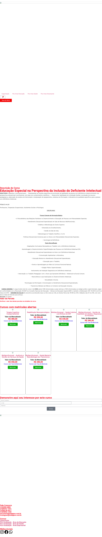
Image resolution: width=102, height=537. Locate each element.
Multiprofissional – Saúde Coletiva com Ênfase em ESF (63, 313)
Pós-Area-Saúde (33, 94)
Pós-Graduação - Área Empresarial (13, 525)
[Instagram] (2, 532)
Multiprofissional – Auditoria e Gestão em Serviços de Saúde (13, 356)
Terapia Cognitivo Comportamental (12, 313)
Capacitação (5, 94)
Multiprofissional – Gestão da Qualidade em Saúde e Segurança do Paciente (89, 313)
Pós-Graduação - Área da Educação (13, 522)
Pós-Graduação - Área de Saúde (12, 524)
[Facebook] (6, 532)
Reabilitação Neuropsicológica (38, 312)
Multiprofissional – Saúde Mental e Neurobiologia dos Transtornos (38, 356)
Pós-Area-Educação (18, 94)
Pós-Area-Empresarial (47, 94)
